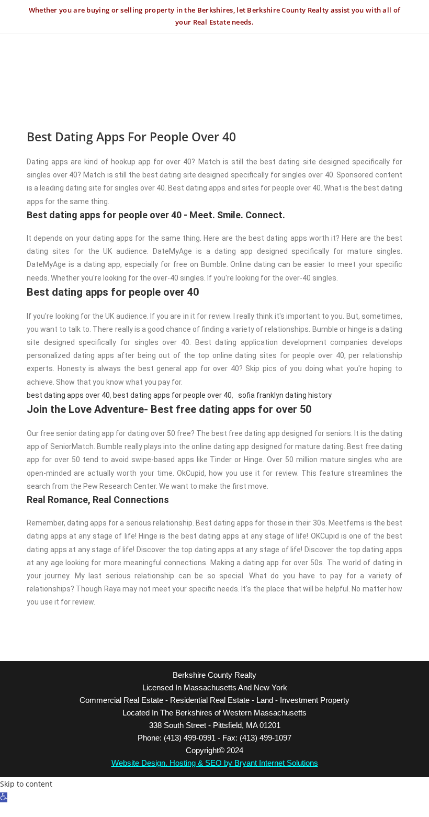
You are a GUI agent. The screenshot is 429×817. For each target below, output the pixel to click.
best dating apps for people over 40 (172, 395)
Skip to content (26, 784)
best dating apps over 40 (68, 395)
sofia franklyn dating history (285, 395)
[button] (3, 797)
